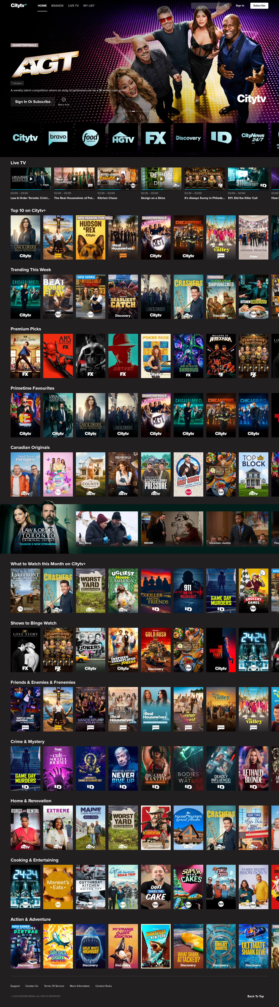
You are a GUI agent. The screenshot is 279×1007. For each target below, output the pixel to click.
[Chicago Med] (25, 297)
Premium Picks (26, 329)
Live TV (18, 163)
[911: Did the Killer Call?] (188, 591)
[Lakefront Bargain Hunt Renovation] (25, 591)
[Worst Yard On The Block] (91, 591)
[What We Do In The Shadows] (188, 356)
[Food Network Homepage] (91, 138)
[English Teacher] (25, 356)
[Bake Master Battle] (58, 474)
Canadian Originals (30, 447)
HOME (42, 6)
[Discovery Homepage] (188, 138)
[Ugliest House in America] (123, 591)
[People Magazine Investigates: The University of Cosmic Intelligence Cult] (91, 768)
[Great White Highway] (91, 946)
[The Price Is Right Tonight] (25, 415)
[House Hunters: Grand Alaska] (188, 828)
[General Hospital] (253, 237)
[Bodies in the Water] (188, 768)
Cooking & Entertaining (34, 860)
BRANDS (57, 6)
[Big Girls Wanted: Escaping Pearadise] (156, 768)
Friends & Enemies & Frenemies (43, 682)
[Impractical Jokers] (91, 650)
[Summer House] (188, 709)
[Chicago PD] (253, 415)
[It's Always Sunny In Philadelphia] (253, 356)
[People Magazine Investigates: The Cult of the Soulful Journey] (58, 768)
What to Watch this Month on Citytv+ (48, 564)
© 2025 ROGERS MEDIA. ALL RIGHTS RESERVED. (36, 996)
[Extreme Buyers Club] (58, 828)
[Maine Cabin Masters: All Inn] (91, 828)
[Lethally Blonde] (253, 768)
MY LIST (89, 6)
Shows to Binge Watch (34, 623)
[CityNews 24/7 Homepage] (253, 138)
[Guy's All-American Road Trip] (123, 887)
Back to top (255, 996)
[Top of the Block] (253, 474)
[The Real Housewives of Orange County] (123, 237)
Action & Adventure (31, 919)
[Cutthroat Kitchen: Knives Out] (91, 887)
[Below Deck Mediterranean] (58, 237)
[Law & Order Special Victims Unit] (25, 237)
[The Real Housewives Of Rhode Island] (123, 709)
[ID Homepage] (221, 138)
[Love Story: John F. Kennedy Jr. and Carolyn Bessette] (25, 650)
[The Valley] (221, 237)
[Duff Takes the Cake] (156, 887)
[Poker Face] (156, 356)
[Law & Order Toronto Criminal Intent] (58, 415)
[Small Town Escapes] (25, 474)
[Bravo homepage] (58, 138)
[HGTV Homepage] (123, 138)
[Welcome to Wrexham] (221, 356)
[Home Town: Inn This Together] (253, 828)
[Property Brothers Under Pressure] (156, 474)
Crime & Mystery (27, 741)
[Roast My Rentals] (25, 828)
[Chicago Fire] (188, 237)
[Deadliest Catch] (123, 297)
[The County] (91, 474)
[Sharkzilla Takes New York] (156, 946)
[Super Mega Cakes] (188, 887)
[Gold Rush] (156, 650)
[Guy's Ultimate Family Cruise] (221, 887)
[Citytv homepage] (25, 138)
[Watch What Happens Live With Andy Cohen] (25, 709)
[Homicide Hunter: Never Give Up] (123, 768)
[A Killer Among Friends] (156, 591)
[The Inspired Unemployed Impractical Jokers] (123, 650)
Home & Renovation (31, 801)
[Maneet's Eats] (58, 887)
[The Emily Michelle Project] (123, 474)
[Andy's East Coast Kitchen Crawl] (188, 474)
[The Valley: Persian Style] (221, 709)
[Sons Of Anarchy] (91, 356)
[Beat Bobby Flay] (58, 297)
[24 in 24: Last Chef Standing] (253, 650)
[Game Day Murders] (221, 591)
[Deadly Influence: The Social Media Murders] (221, 768)
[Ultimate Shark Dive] (253, 946)
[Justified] (123, 356)
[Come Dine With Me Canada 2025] (221, 474)
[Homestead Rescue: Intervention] (156, 828)
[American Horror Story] (58, 356)
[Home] (19, 5)
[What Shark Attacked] (188, 946)
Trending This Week (31, 269)
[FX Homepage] (156, 138)
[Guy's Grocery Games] (253, 591)
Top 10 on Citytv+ (28, 210)
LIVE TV (73, 6)
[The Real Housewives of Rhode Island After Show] (156, 709)
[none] (15, 986)
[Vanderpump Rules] (91, 709)
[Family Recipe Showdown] (253, 887)
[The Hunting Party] (221, 650)
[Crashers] (188, 297)
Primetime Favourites (32, 388)
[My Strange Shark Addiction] (123, 946)
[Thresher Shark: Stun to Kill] (58, 946)
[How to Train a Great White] (221, 946)
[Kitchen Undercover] (253, 297)
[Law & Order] (156, 297)
